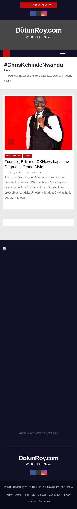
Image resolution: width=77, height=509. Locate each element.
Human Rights (13, 156)
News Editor (33, 172)
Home (7, 70)
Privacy (67, 494)
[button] (70, 53)
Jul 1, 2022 (15, 172)
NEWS (27, 156)
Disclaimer (54, 494)
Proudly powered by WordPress (20, 487)
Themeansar (65, 487)
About (18, 494)
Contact (42, 494)
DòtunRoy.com (38, 30)
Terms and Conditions (38, 501)
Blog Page (29, 494)
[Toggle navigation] (62, 53)
